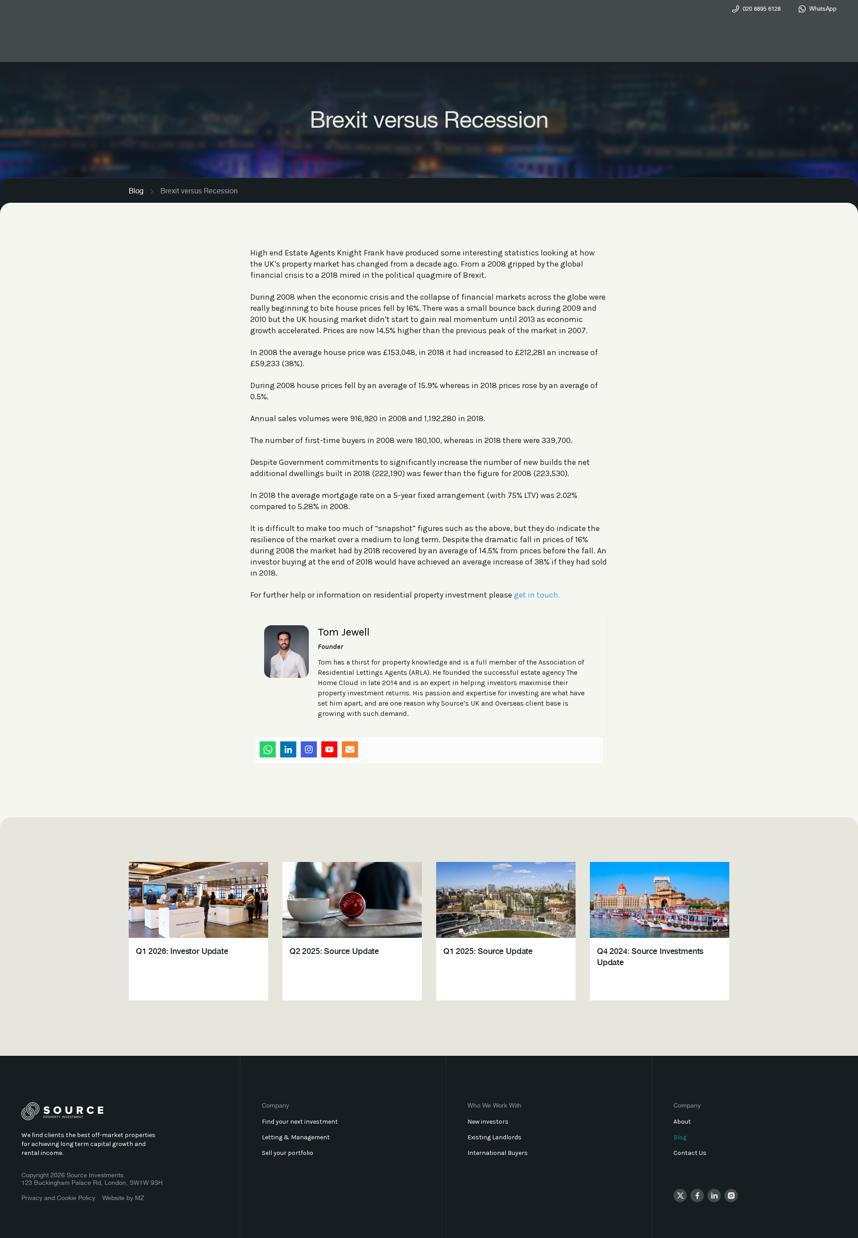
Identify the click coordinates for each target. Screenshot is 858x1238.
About (682, 1121)
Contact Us (690, 1153)
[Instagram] (309, 749)
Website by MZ (123, 1198)
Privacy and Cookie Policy (58, 1198)
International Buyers (497, 1153)
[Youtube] (329, 749)
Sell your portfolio (287, 1153)
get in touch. (537, 595)
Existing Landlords (494, 1137)
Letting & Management (296, 1137)
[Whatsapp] (268, 749)
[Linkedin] (288, 749)
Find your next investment (300, 1121)
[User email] (350, 749)
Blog (136, 191)
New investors (488, 1121)
